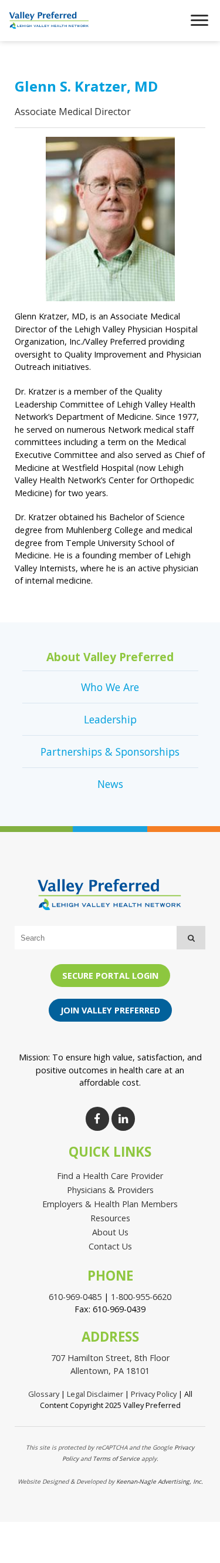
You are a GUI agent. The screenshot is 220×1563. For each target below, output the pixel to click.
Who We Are (110, 687)
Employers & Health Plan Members (110, 1204)
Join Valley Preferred (110, 1010)
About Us (110, 1232)
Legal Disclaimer (95, 1394)
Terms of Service (116, 1458)
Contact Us (110, 1246)
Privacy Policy (154, 1394)
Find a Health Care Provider (110, 1175)
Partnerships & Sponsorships (110, 752)
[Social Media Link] (97, 1119)
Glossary (43, 1394)
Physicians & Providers (110, 1189)
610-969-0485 (75, 1296)
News (110, 784)
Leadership (110, 719)
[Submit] (191, 937)
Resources (110, 1218)
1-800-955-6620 (141, 1296)
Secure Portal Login (110, 975)
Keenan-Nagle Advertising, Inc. (159, 1481)
